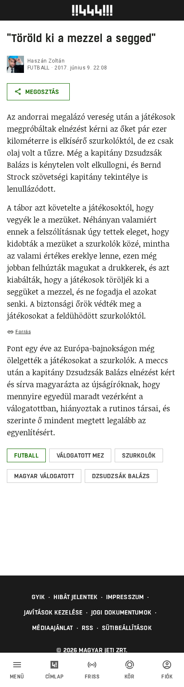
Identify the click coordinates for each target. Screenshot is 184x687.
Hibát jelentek (75, 597)
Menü (17, 677)
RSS (87, 627)
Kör (130, 677)
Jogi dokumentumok (121, 612)
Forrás (23, 331)
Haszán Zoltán (46, 61)
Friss (92, 677)
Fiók (166, 677)
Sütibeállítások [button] (127, 627)
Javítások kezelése (53, 612)
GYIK (38, 597)
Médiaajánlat (52, 627)
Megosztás (42, 91)
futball (38, 68)
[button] (26, 455)
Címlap (54, 677)
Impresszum (125, 597)
